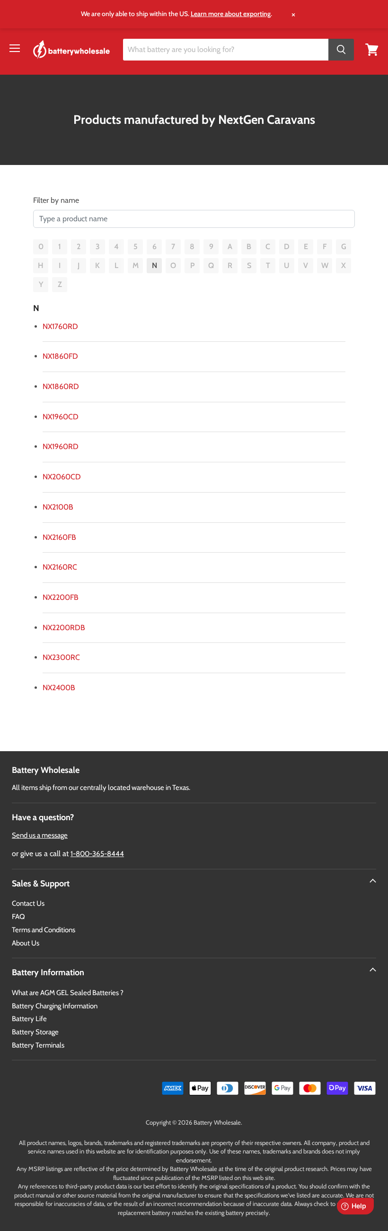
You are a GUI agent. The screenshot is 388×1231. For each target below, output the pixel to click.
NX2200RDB (64, 627)
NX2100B (58, 507)
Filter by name (56, 200)
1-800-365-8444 (97, 854)
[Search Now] (341, 50)
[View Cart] (372, 48)
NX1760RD (60, 326)
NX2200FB (61, 597)
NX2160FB (59, 537)
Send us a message (40, 835)
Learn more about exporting (231, 13)
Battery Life (29, 1018)
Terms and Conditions (43, 930)
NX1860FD (60, 356)
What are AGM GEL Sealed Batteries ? (67, 992)
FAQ (18, 916)
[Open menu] (14, 48)
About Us (25, 943)
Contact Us (28, 903)
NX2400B (59, 687)
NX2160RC (60, 567)
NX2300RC (61, 657)
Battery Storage (35, 1032)
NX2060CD (62, 476)
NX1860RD (61, 386)
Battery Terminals (38, 1045)
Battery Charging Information (54, 1006)
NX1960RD (61, 446)
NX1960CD (61, 416)
